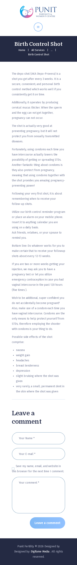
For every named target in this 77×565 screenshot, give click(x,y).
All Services (38, 50)
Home (21, 50)
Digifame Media (40, 551)
